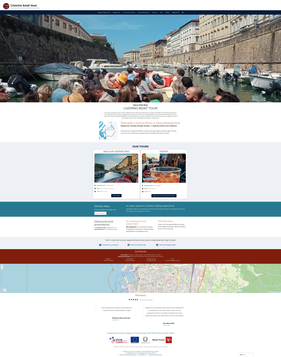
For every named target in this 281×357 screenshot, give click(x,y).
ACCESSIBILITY (142, 352)
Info (161, 12)
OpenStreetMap (277, 292)
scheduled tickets (112, 229)
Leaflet (271, 292)
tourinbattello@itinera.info (172, 260)
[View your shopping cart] (183, 12)
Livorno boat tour (24, 5)
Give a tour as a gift (129, 12)
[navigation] (245, 355)
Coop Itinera (155, 348)
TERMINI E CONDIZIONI (155, 352)
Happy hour (116, 12)
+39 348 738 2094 (108, 260)
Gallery (167, 12)
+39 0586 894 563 (151, 260)
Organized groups (143, 12)
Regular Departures (104, 12)
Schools (154, 12)
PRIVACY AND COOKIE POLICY (128, 352)
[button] (139, 278)
